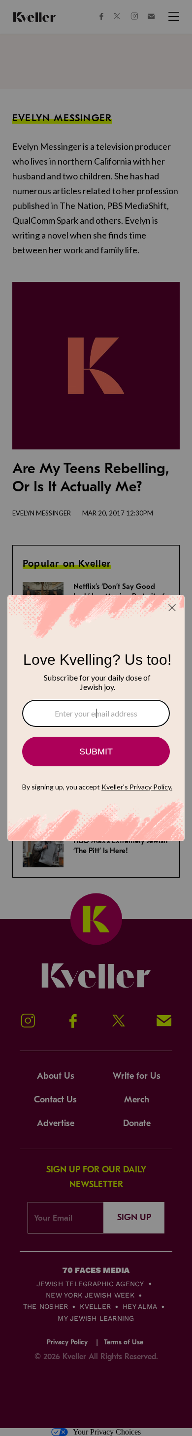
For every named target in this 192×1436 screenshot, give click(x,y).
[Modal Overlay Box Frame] (96, 718)
